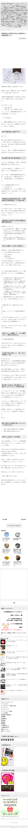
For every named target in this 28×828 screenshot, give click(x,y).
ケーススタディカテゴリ (14, 525)
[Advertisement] (14, 53)
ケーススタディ (22, 38)
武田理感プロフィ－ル (11, 645)
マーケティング (5, 709)
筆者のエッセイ (5, 729)
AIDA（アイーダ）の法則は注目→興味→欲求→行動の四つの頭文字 (16, 657)
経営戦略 (3, 720)
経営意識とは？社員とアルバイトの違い (16, 662)
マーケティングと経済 (6, 711)
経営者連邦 (4, 718)
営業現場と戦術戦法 (6, 714)
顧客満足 (3, 722)
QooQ (16, 827)
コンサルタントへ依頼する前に (8, 705)
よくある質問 (4, 713)
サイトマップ (4, 707)
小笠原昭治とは (5, 725)
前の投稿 (23, 519)
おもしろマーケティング (7, 702)
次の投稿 (4, 519)
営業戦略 (3, 716)
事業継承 (3, 724)
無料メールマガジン (6, 731)
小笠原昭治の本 (5, 727)
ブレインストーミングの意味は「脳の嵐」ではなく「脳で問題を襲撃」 (16, 669)
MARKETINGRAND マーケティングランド (14, 3)
